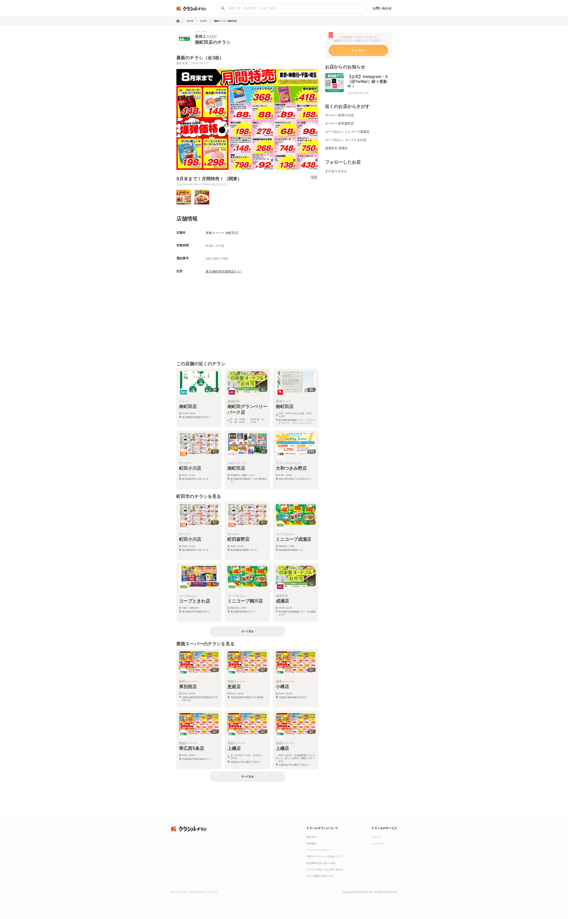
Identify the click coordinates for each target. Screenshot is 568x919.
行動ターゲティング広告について (324, 856)
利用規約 (311, 843)
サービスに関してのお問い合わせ (324, 869)
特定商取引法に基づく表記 (321, 863)
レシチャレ (377, 843)
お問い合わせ (382, 8)
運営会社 (311, 836)
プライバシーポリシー (318, 850)
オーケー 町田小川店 (339, 115)
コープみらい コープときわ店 (345, 140)
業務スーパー (206, 36)
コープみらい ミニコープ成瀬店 (347, 131)
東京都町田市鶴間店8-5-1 (224, 271)
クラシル (376, 836)
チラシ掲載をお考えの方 (319, 875)
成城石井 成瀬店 (336, 148)
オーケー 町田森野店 (339, 123)
